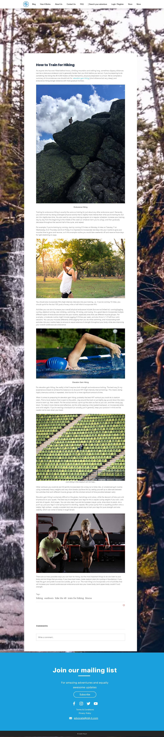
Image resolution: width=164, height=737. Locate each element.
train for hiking (76, 598)
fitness (88, 598)
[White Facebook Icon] (74, 703)
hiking (39, 598)
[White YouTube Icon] (95, 703)
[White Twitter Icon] (88, 703)
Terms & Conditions (85, 709)
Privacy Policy (85, 713)
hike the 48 (60, 598)
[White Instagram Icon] (81, 703)
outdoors (49, 598)
